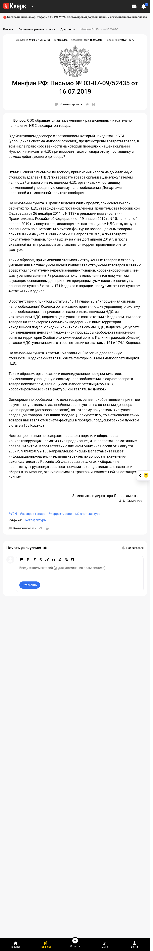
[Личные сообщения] (134, 6)
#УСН (13, 514)
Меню (104, 947)
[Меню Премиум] (31, 6)
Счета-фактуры (35, 520)
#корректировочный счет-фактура (74, 514)
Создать (75, 946)
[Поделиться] (87, 104)
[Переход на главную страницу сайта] (14, 6)
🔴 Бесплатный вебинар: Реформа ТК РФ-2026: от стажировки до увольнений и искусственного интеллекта (75, 17)
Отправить (30, 585)
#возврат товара (32, 514)
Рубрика (15, 520)
